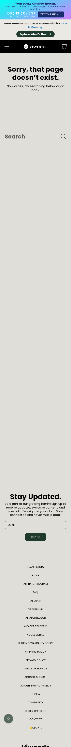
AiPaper (35, 601)
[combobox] (35, 136)
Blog (35, 575)
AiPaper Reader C (35, 626)
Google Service (35, 677)
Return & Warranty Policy (35, 643)
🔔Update (35, 728)
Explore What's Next (34, 34)
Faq (35, 592)
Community (35, 702)
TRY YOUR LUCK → (50, 14)
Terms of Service (35, 668)
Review (35, 694)
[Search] (63, 136)
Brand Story (35, 567)
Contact (35, 719)
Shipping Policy (35, 652)
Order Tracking (35, 711)
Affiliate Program (35, 584)
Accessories (35, 635)
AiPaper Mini (36, 609)
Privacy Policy (36, 660)
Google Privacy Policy (35, 685)
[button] (7, 46)
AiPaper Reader (35, 618)
